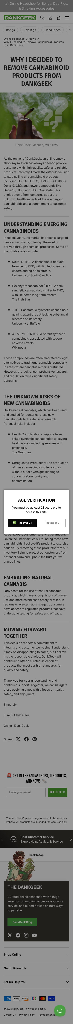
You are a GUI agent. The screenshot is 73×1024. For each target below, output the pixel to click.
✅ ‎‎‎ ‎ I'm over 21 (22, 522)
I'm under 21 (52, 522)
